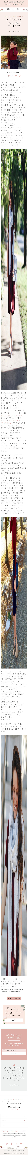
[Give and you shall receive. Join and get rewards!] (14, 1014)
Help (4, 1120)
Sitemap (22, 1153)
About (5, 1116)
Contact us (14, 1109)
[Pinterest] (16, 76)
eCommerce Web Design (12, 1151)
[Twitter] (20, 76)
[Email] (9, 76)
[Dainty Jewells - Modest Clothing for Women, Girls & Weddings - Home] (13, 9)
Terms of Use (15, 1153)
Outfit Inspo (18, 16)
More (4, 1124)
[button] (2, 9)
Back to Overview (14, 998)
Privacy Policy (7, 1153)
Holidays (8, 16)
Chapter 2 (18, 1)
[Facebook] (12, 76)
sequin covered (11, 415)
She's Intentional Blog (14, 1131)
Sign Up (14, 1053)
